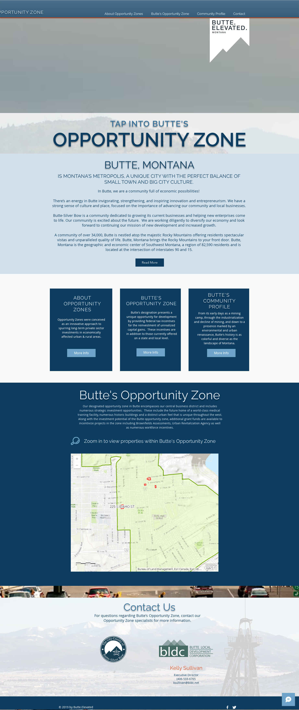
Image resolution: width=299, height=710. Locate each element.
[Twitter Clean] (234, 707)
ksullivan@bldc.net (186, 683)
